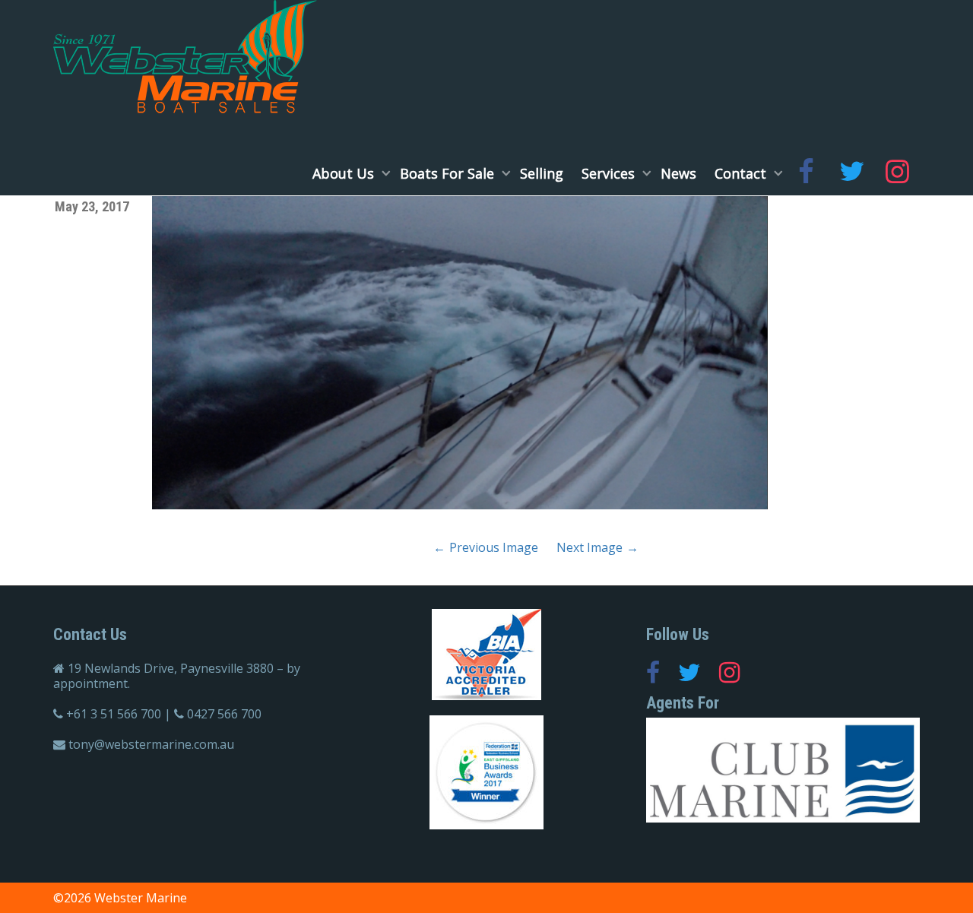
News (678, 173)
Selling (541, 173)
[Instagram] (897, 173)
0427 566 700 (224, 713)
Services (610, 173)
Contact (742, 173)
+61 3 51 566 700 (113, 713)
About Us (345, 173)
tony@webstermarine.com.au (151, 744)
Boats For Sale (449, 173)
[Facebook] (805, 173)
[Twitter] (851, 173)
